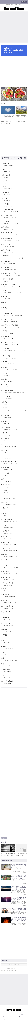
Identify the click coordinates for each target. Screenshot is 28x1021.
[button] (24, 111)
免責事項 (21, 1014)
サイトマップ (7, 1014)
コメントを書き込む (14, 964)
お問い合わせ (21, 1016)
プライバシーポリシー (7, 1016)
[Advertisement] (14, 27)
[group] (8, 112)
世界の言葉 (4, 838)
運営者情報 (20, 1012)
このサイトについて (7, 1012)
